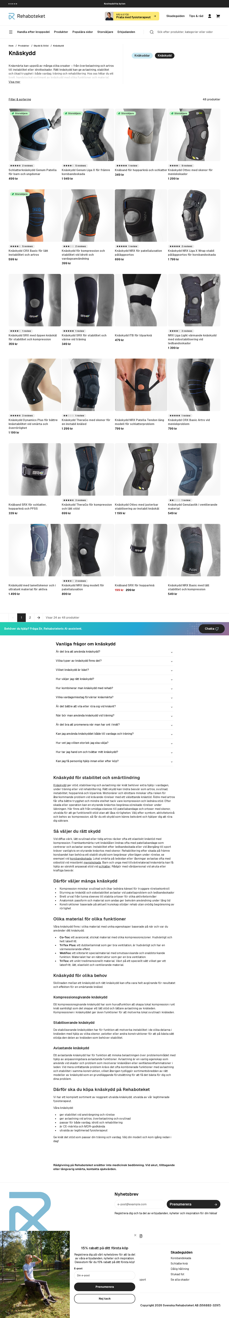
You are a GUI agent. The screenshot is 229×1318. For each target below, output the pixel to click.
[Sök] (152, 32)
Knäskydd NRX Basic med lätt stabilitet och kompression (188, 587)
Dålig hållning (180, 1269)
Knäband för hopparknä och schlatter (141, 170)
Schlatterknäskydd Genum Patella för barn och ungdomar (33, 172)
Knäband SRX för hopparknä (134, 585)
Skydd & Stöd (41, 45)
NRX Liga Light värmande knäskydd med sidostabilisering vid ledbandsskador (192, 339)
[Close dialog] (135, 1235)
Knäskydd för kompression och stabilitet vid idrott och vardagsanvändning (83, 255)
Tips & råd (196, 16)
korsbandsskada (81, 858)
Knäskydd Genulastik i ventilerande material (192, 506)
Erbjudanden (126, 32)
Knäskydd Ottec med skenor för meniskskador (190, 172)
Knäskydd (58, 45)
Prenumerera (180, 1204)
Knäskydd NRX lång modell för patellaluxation (83, 587)
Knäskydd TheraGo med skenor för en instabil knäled (86, 422)
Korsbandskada (181, 1258)
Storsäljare (105, 32)
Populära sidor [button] (82, 32)
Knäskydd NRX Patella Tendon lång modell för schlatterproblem (139, 422)
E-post (78, 1268)
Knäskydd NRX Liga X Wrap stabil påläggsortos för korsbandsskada (192, 253)
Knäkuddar (142, 55)
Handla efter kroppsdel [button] (33, 32)
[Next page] (38, 617)
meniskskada (92, 862)
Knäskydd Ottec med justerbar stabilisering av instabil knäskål (137, 506)
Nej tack (105, 1298)
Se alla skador (180, 1279)
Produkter (23, 45)
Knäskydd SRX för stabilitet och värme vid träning (84, 337)
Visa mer (14, 82)
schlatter (104, 866)
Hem (11, 45)
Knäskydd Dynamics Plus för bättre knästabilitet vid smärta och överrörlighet (33, 424)
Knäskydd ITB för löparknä (133, 335)
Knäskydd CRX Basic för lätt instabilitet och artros (28, 253)
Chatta (210, 629)
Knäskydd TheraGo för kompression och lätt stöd (87, 506)
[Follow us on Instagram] (140, 1236)
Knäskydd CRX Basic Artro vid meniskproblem (189, 422)
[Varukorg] (218, 16)
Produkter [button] (61, 32)
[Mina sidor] (210, 16)
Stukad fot (177, 1274)
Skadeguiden (175, 16)
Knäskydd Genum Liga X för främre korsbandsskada (86, 172)
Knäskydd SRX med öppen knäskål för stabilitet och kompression (33, 337)
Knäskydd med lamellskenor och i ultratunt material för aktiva (32, 587)
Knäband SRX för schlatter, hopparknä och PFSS (28, 506)
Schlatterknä (179, 1263)
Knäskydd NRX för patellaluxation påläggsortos (138, 253)
